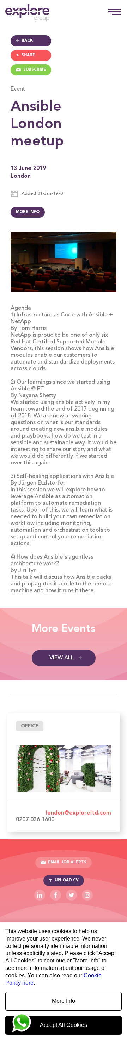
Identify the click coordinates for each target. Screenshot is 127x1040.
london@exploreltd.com (78, 813)
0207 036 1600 (35, 820)
